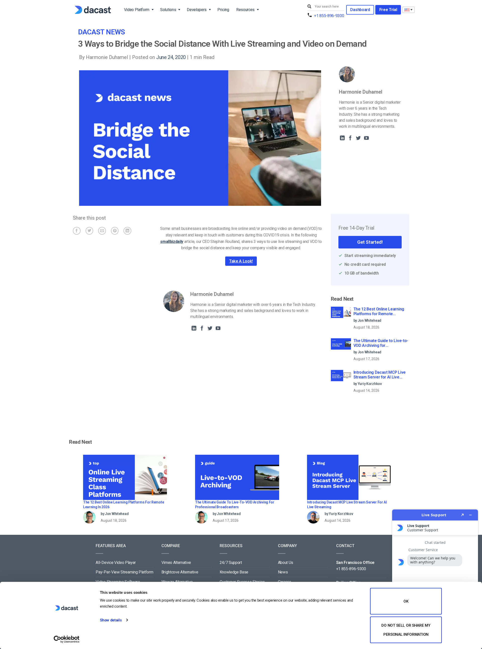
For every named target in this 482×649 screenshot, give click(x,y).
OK (405, 601)
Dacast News (101, 32)
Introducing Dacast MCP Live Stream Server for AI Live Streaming (379, 375)
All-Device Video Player (116, 562)
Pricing (223, 9)
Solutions (168, 9)
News (283, 572)
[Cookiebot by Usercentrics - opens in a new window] (67, 639)
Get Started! (370, 242)
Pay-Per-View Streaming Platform (124, 572)
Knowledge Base (234, 572)
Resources (245, 9)
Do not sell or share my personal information (405, 629)
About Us (285, 562)
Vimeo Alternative (176, 562)
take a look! (241, 261)
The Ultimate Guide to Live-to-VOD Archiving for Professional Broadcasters (380, 343)
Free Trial (388, 9)
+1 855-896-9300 (329, 15)
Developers (197, 9)
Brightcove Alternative (179, 572)
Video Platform (137, 9)
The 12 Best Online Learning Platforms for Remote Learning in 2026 (378, 312)
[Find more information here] (435, 577)
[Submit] (310, 7)
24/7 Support (231, 562)
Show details (111, 620)
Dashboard (360, 9)
